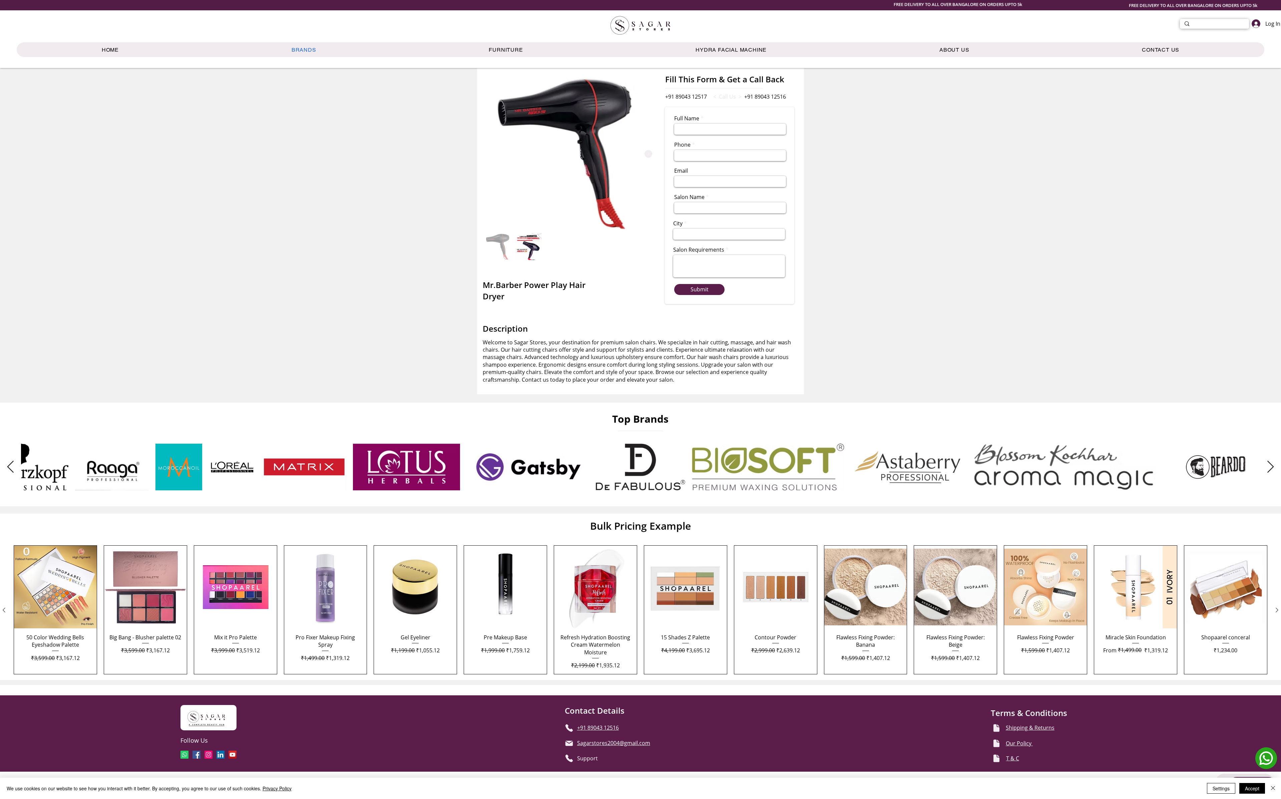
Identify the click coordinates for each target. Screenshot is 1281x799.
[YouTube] (233, 755)
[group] (640, 610)
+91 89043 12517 (686, 96)
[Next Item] (648, 154)
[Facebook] (196, 755)
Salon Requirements (698, 249)
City (678, 223)
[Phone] (569, 728)
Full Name (686, 118)
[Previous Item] (10, 467)
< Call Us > (727, 96)
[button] (506, 49)
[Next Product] (1277, 610)
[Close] (1273, 788)
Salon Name (689, 197)
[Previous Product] (4, 610)
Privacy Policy (277, 788)
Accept (1252, 788)
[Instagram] (208, 755)
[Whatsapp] (184, 755)
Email (681, 170)
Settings (1221, 788)
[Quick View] (55, 587)
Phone (682, 144)
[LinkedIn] (221, 755)
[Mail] (569, 743)
